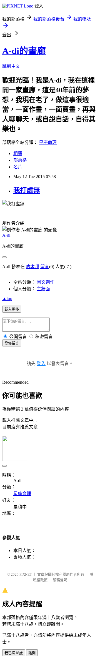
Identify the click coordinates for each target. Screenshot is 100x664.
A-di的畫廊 (24, 51)
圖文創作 (45, 282)
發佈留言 (11, 343)
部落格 (20, 160)
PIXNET (25, 574)
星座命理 (48, 142)
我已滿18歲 (13, 653)
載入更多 (11, 309)
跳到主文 (11, 66)
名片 (17, 166)
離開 (32, 653)
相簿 (17, 153)
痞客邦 (32, 266)
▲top (7, 298)
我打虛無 (26, 190)
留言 (44, 266)
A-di (6, 235)
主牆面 (43, 288)
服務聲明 (60, 580)
